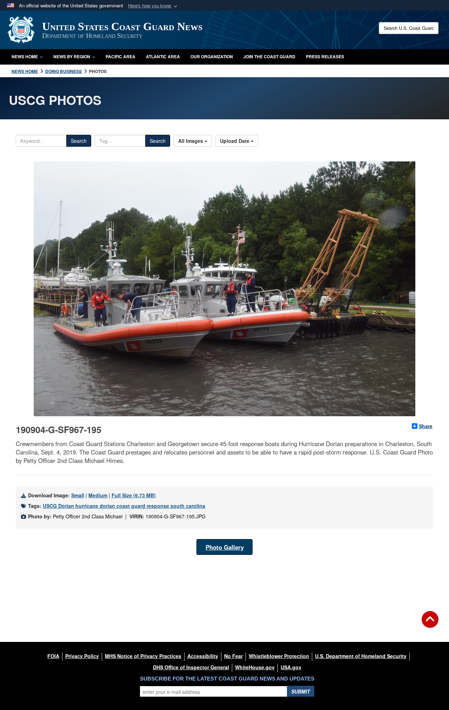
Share (426, 426)
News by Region (71, 56)
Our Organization (211, 56)
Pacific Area (120, 56)
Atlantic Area (163, 56)
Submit (300, 691)
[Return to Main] (430, 623)
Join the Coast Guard (269, 56)
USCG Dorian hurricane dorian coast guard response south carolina (124, 505)
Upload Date (235, 140)
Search (79, 140)
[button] (153, 5)
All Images (191, 140)
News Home (25, 56)
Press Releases (325, 56)
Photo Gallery (225, 547)
